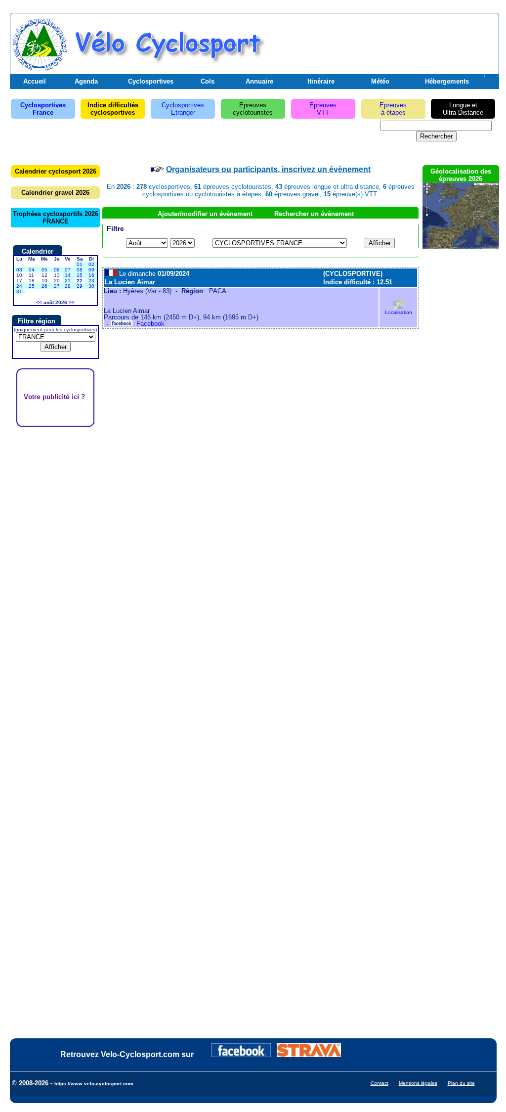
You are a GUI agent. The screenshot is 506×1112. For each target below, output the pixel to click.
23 (91, 280)
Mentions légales (418, 1083)
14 (68, 275)
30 (91, 286)
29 (80, 286)
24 (19, 286)
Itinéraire (321, 81)
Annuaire (259, 81)
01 (80, 264)
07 (68, 269)
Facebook (148, 323)
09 (91, 269)
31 (19, 291)
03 (19, 269)
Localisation (398, 312)
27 (57, 286)
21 (68, 280)
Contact (379, 1083)
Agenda (86, 81)
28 (68, 286)
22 (80, 280)
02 (91, 264)
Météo (380, 81)
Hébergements (447, 81)
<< (39, 302)
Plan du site (461, 1083)
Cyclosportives (150, 81)
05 (44, 269)
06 (57, 269)
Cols (207, 81)
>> (72, 302)
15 (80, 275)
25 (32, 286)
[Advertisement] (381, 41)
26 (44, 286)
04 (32, 269)
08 (80, 269)
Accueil (34, 81)
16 (91, 275)
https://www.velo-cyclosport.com (93, 1083)
